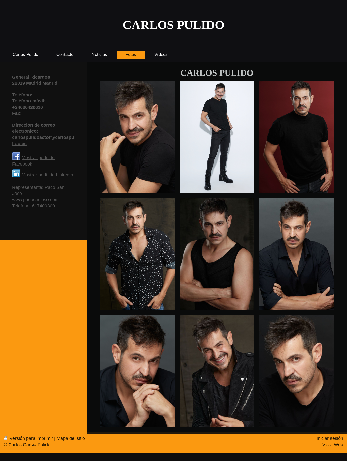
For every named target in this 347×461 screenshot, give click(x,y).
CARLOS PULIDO (173, 25)
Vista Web (332, 444)
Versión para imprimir (31, 438)
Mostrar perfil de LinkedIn (47, 174)
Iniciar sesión (330, 438)
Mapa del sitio (71, 438)
